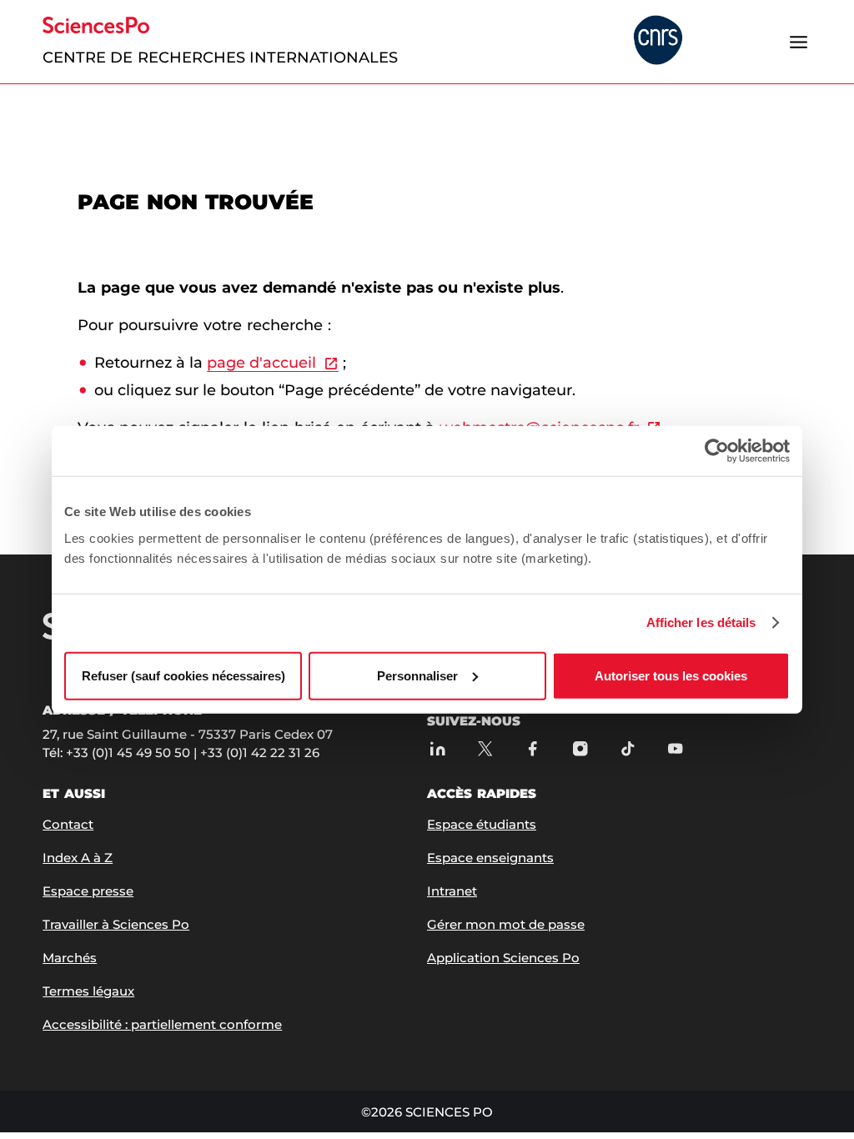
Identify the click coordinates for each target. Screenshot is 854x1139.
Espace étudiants (481, 824)
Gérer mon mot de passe (506, 924)
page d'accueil (261, 363)
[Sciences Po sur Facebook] (532, 748)
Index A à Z (78, 858)
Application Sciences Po (503, 958)
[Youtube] (675, 748)
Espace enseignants (490, 858)
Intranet (452, 891)
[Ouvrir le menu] (798, 41)
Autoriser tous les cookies (671, 675)
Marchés (70, 958)
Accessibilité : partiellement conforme (162, 1024)
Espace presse (88, 891)
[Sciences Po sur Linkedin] (437, 748)
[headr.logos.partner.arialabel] (658, 41)
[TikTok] (627, 748)
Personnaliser (417, 675)
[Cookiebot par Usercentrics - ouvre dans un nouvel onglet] (717, 451)
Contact (68, 824)
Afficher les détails (701, 622)
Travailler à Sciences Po (116, 924)
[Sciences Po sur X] (485, 748)
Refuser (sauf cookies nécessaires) (183, 675)
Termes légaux (88, 991)
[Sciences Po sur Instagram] (580, 748)
